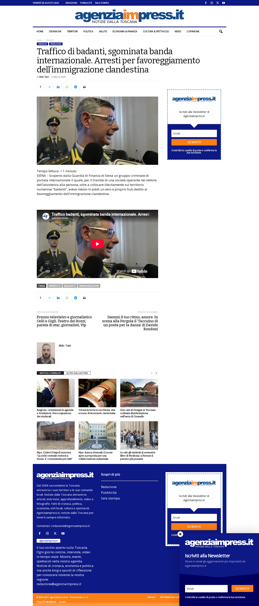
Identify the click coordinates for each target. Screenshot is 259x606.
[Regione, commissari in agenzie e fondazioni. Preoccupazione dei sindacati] (56, 393)
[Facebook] (206, 3)
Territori (72, 31)
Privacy (151, 597)
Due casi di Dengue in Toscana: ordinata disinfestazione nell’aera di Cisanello (138, 413)
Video (178, 31)
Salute (103, 31)
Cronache (55, 31)
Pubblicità (86, 2)
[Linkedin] (58, 87)
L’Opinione (193, 31)
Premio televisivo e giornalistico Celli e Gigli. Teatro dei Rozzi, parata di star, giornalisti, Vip (64, 321)
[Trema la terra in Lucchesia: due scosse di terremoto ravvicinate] (97, 393)
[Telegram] (75, 87)
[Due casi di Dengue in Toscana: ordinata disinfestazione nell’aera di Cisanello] (139, 393)
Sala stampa (102, 2)
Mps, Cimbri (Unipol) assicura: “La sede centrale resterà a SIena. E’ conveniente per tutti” (54, 455)
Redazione (71, 2)
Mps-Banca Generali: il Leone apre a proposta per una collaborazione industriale (95, 455)
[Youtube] (223, 3)
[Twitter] (217, 3)
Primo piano (55, 44)
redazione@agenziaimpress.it (70, 526)
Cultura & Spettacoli (156, 31)
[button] (221, 31)
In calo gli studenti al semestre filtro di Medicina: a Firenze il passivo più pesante (137, 455)
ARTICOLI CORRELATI (50, 373)
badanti (70, 286)
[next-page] (156, 373)
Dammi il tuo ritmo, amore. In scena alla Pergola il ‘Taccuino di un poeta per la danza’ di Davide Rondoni (130, 323)
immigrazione (89, 286)
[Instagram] (212, 3)
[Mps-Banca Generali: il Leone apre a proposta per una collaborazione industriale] (97, 435)
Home (40, 31)
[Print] (84, 87)
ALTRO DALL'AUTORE (77, 373)
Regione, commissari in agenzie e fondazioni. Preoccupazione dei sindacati (55, 413)
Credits (62, 601)
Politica (88, 31)
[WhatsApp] (67, 87)
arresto (55, 286)
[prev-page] (152, 373)
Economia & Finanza (125, 31)
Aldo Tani (44, 76)
